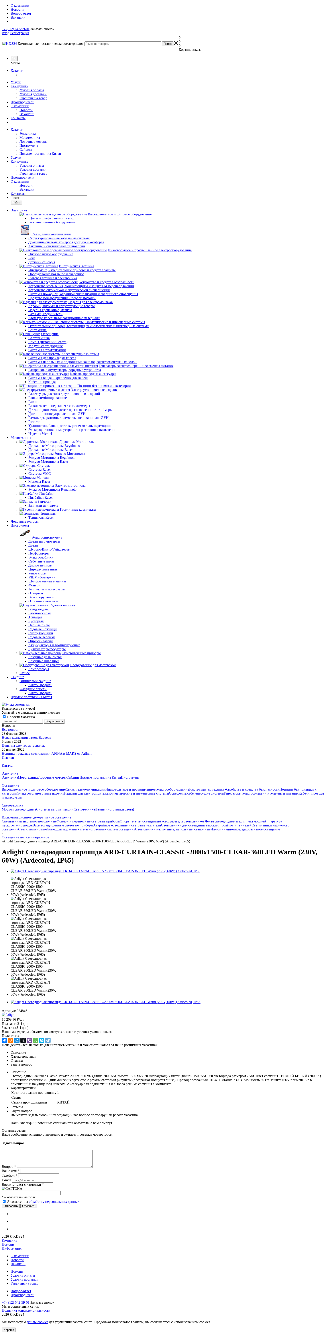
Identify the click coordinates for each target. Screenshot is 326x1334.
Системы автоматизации (55, 809)
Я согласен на (43, 1201)
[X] (23, 1040)
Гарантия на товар (33, 98)
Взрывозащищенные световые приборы (63, 825)
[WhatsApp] (35, 1040)
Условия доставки (33, 94)
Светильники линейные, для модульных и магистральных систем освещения (76, 829)
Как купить (19, 86)
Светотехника (84, 809)
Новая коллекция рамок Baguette (26, 737)
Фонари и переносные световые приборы (88, 821)
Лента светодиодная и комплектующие (234, 821)
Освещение (177, 793)
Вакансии (27, 114)
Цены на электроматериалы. (23, 745)
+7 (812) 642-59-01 (15, 29)
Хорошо (9, 1330)
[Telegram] (48, 1040)
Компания (9, 1240)
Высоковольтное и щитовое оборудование (34, 789)
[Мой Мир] (17, 1040)
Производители (22, 102)
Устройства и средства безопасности (251, 789)
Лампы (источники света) (114, 809)
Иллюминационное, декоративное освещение (245, 829)
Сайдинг (26, 149)
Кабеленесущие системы (205, 793)
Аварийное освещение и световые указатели (127, 825)
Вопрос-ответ (21, 1291)
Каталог (17, 70)
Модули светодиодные (19, 809)
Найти (16, 202)
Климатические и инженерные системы (138, 793)
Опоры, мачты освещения (139, 821)
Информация (12, 1248)
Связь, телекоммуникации (85, 789)
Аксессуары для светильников (182, 821)
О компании (20, 106)
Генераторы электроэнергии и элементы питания (261, 793)
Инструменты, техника (206, 789)
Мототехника (30, 137)
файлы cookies (37, 1322)
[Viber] (29, 1040)
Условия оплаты (32, 90)
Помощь (8, 1244)
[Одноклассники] (10, 1040)
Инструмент (29, 145)
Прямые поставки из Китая (40, 153)
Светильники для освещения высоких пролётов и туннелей (206, 825)
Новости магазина (20, 717)
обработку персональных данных (54, 1201)
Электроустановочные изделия (40, 793)
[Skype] (41, 1040)
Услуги (16, 82)
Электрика (28, 133)
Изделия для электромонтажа (86, 793)
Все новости (11, 729)
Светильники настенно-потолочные (29, 821)
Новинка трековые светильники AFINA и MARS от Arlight (46, 753)
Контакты (18, 118)
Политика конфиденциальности (26, 1310)
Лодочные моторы (33, 141)
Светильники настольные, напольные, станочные (172, 829)
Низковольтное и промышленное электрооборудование (147, 789)
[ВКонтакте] (4, 1040)
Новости (26, 110)
